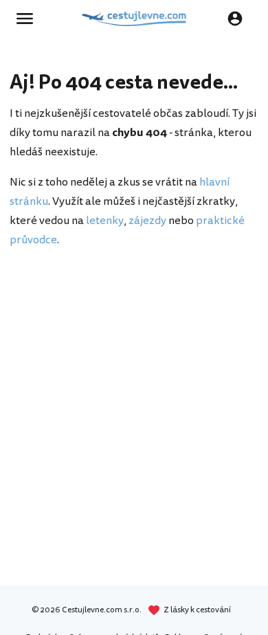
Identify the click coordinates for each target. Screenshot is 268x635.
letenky (105, 220)
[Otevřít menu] (29, 18)
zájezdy (147, 220)
